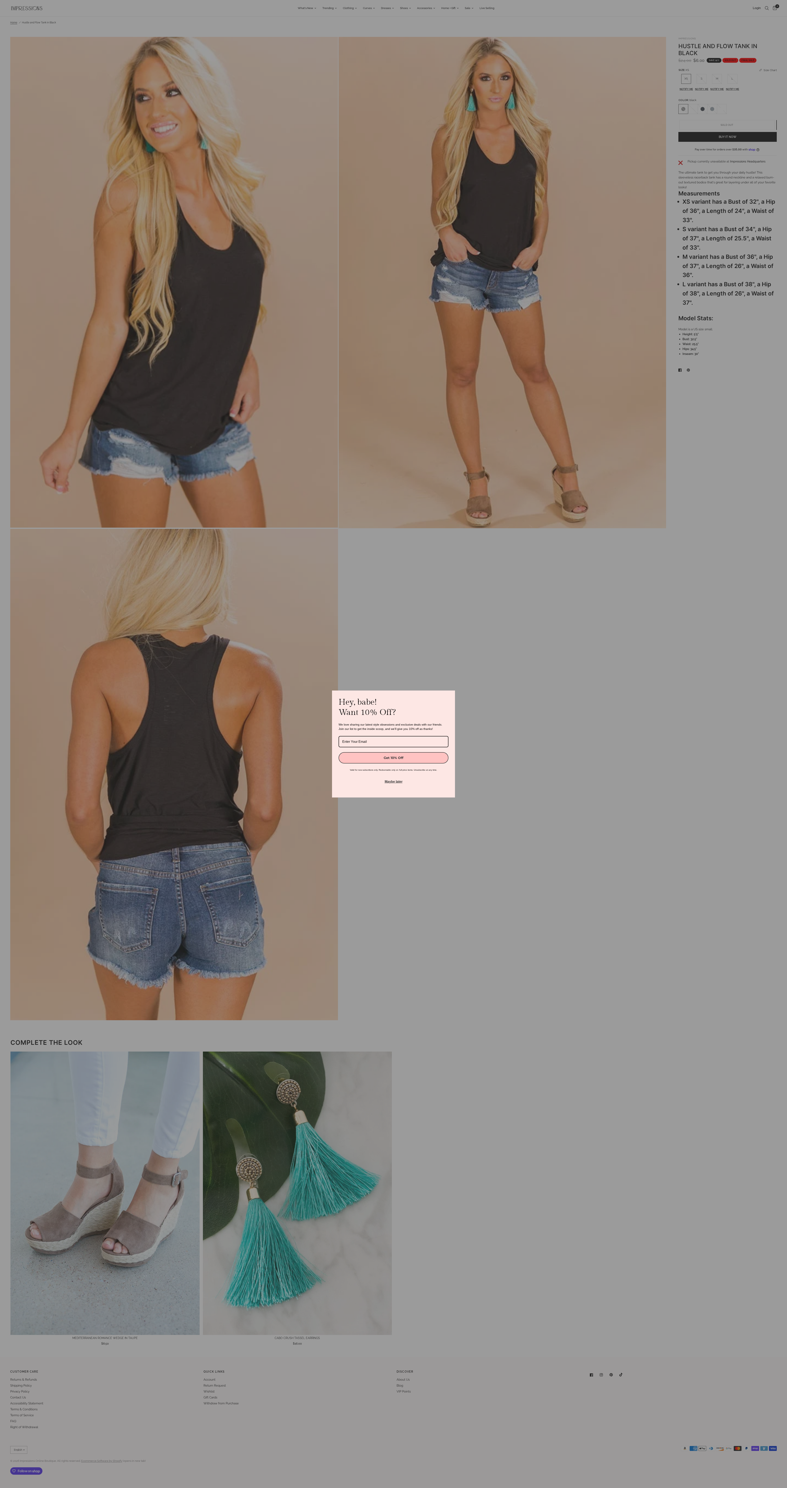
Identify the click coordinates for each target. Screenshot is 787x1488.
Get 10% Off (393, 758)
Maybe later (394, 781)
